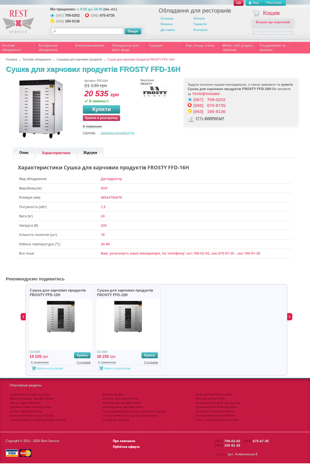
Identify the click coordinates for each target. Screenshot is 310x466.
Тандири (156, 45)
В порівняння (92, 126)
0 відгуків (89, 133)
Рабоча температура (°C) (39, 244)
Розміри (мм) (29, 197)
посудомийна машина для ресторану (134, 411)
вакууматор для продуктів (218, 403)
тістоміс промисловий (215, 411)
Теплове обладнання (11, 48)
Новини (166, 24)
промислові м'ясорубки (216, 407)
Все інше (26, 253)
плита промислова (26, 411)
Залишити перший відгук (117, 133)
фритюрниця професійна (31, 398)
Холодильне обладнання (48, 48)
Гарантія (200, 24)
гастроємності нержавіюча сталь (38, 420)
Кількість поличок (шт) (38, 235)
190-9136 (72, 21)
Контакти (201, 30)
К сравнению (40, 362)
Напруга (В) (28, 225)
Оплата (199, 18)
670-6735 (107, 15)
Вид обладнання (32, 179)
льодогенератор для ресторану (130, 415)
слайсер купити (116, 420)
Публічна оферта (126, 447)
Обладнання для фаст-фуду (125, 48)
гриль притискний (25, 403)
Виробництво (30, 188)
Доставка (168, 30)
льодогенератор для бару (32, 415)
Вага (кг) (26, 216)
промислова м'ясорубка (30, 407)
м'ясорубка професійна (123, 407)
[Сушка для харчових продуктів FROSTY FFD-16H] (41, 138)
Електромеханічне (89, 45)
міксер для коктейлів (121, 398)
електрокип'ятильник (214, 394)
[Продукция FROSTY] (155, 98)
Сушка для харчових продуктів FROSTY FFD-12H (58, 292)
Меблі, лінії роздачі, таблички (238, 48)
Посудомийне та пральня (272, 48)
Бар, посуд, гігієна (200, 45)
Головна (167, 18)
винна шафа (113, 394)
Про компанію (124, 441)
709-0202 (72, 15)
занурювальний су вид (29, 394)
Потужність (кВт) (32, 207)
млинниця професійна (122, 403)
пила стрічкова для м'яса (217, 420)
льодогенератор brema (215, 415)
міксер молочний (210, 398)
